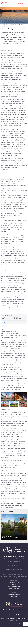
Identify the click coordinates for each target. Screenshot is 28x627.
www (3, 322)
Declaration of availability (10, 618)
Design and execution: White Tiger (14, 623)
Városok (18, 24)
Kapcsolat (3, 618)
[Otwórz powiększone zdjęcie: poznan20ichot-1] (14, 404)
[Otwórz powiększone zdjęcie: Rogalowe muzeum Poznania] (23, 404)
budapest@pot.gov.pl (15, 565)
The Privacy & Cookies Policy (20, 618)
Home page (5, 24)
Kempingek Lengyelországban (14, 588)
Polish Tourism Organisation (14, 594)
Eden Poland (14, 596)
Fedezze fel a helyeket (12, 24)
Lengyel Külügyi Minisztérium (14, 586)
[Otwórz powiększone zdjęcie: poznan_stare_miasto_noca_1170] (20, 396)
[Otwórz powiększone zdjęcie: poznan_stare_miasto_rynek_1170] (5, 404)
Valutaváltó (14, 584)
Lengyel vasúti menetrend (14, 582)
